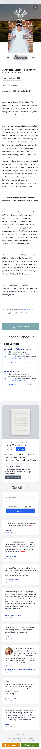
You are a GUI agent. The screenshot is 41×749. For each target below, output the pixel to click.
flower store (25, 313)
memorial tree (26, 309)
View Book (9, 449)
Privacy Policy (15, 740)
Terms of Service (26, 740)
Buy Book (21, 449)
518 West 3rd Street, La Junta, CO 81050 (21, 358)
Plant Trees (29, 362)
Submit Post (20, 511)
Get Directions (12, 362)
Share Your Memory (13, 477)
